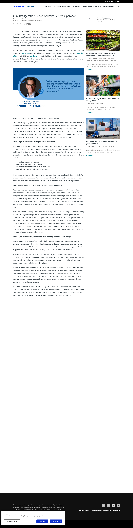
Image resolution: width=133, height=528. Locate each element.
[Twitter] (30, 24)
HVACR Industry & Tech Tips (91, 6)
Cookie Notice (96, 510)
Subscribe (117, 1)
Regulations (76, 6)
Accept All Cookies (56, 521)
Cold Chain (48, 6)
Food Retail (104, 60)
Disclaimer (116, 510)
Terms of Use (107, 510)
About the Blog (109, 1)
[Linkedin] (28, 24)
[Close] (62, 513)
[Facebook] (25, 24)
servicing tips (35, 56)
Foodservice (112, 60)
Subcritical (31, 20)
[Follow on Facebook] (108, 505)
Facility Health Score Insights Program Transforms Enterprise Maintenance (101, 54)
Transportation (109, 146)
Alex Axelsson (92, 146)
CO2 (18, 20)
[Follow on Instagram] (113, 505)
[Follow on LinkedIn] (103, 505)
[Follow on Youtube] (118, 505)
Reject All (42, 521)
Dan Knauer (91, 103)
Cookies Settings (12, 521)
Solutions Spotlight (108, 6)
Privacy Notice (84, 510)
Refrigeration (23, 20)
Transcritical (38, 20)
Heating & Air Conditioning (62, 6)
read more (89, 69)
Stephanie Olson (93, 58)
